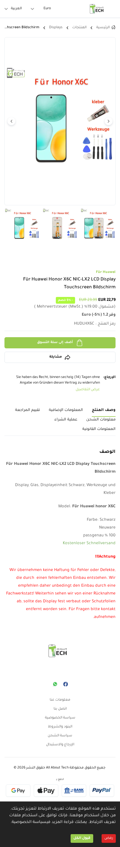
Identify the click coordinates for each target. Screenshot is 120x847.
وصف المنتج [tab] (104, 410)
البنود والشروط (60, 727)
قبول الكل (81, 838)
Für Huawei (106, 272)
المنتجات (79, 28)
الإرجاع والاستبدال (60, 745)
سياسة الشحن (60, 736)
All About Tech (57, 768)
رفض (108, 838)
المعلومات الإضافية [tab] (66, 410)
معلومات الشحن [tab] (101, 420)
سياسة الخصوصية (29, 822)
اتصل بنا (60, 709)
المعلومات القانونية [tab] (99, 429)
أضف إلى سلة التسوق (55, 342)
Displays (56, 28)
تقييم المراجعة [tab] (27, 410)
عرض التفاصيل (88, 390)
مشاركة (55, 357)
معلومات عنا (60, 700)
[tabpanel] (60, 531)
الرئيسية (103, 28)
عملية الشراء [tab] (65, 420)
